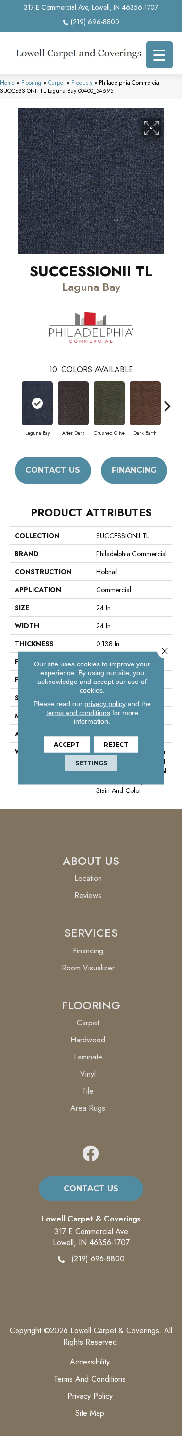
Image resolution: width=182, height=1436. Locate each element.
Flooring (31, 82)
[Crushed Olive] (109, 403)
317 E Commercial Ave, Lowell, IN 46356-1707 (91, 7)
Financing (134, 470)
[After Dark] (73, 403)
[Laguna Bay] (37, 403)
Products (81, 82)
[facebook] (91, 1154)
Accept (67, 744)
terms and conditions (78, 713)
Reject (116, 744)
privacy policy (105, 704)
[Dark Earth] (145, 403)
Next (167, 401)
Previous (14, 401)
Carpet (56, 82)
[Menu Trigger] (159, 54)
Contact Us (52, 470)
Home (7, 82)
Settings (91, 763)
